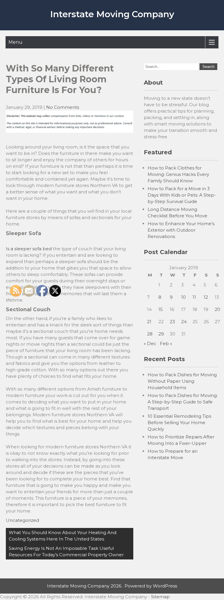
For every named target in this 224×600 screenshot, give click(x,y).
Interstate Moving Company (112, 14)
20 (217, 309)
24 (184, 321)
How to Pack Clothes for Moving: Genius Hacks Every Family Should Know (178, 174)
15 (160, 309)
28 (150, 334)
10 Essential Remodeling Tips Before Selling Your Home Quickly (179, 422)
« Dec (150, 343)
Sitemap (160, 596)
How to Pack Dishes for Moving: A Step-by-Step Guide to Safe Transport (183, 402)
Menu (15, 42)
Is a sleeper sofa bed (29, 248)
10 (183, 297)
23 (172, 321)
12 (206, 297)
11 (194, 297)
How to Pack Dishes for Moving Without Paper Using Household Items (182, 381)
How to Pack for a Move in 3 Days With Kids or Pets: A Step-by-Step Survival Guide (182, 195)
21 (149, 321)
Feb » (166, 343)
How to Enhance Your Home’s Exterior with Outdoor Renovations (181, 230)
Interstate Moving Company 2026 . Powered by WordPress (112, 586)
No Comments (62, 107)
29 (161, 334)
